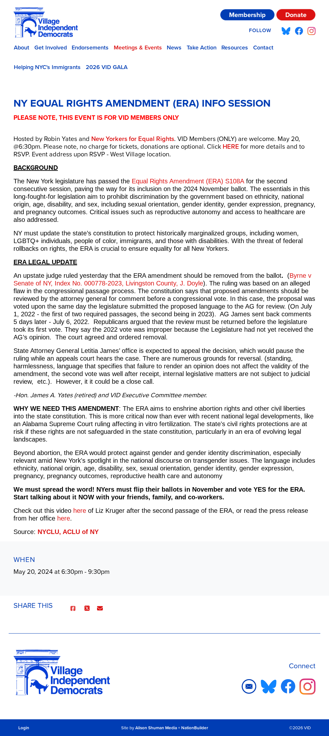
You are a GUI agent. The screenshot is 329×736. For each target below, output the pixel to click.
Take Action (202, 47)
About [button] (21, 47)
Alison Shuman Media (156, 727)
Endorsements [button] (90, 47)
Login (23, 727)
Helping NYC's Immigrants (47, 67)
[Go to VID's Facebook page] (299, 30)
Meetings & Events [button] (138, 47)
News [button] (174, 47)
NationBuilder (194, 727)
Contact (263, 47)
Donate (296, 14)
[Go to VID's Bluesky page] (285, 30)
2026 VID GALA (107, 67)
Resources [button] (234, 47)
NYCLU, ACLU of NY (68, 531)
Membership (247, 14)
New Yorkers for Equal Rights (132, 138)
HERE (231, 146)
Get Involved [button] (50, 47)
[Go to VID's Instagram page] (311, 30)
